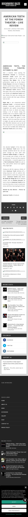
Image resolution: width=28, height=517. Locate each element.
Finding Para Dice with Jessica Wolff (13, 235)
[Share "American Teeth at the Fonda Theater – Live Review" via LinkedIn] (20, 207)
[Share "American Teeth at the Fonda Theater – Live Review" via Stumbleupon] (12, 210)
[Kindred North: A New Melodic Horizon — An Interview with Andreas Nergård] (5, 325)
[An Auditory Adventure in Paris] (14, 271)
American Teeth (16, 28)
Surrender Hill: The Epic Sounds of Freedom (13, 243)
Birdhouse (20, 309)
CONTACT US (4, 423)
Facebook (16, 195)
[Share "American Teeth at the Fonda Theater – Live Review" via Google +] (10, 207)
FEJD (18, 293)
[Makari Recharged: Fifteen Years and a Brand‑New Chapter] (5, 298)
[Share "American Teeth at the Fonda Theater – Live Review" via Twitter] (7, 207)
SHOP (2, 420)
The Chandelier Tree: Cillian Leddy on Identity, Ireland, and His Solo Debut (16, 306)
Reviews (10, 30)
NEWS (3, 408)
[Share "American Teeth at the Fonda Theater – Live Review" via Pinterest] (17, 207)
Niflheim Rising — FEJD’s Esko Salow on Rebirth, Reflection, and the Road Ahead (15, 290)
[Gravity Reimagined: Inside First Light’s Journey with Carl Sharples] (5, 316)
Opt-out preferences (10, 514)
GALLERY (3, 416)
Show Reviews (16, 30)
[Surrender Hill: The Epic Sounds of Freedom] (14, 239)
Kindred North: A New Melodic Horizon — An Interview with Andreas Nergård (16, 326)
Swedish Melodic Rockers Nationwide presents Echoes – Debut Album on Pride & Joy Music (13, 265)
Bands (22, 28)
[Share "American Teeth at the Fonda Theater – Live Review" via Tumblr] (14, 207)
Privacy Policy (19, 514)
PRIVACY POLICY (5, 427)
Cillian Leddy (10, 310)
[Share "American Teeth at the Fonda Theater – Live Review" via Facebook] (4, 207)
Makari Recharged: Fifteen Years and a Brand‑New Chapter (16, 297)
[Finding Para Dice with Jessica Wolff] (14, 232)
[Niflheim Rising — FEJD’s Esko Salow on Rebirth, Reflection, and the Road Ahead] (5, 290)
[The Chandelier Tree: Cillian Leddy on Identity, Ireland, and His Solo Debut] (5, 306)
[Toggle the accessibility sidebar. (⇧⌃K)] (25, 500)
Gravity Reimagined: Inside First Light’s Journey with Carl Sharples (16, 316)
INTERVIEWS (4, 412)
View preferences (14, 510)
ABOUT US (4, 404)
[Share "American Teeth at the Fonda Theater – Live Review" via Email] (15, 210)
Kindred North (11, 330)
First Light (20, 319)
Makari (9, 301)
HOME (3, 400)
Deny (14, 506)
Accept (14, 502)
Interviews (22, 293)
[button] (25, 487)
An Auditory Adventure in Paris (12, 274)
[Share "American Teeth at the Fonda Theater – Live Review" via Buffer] (23, 207)
